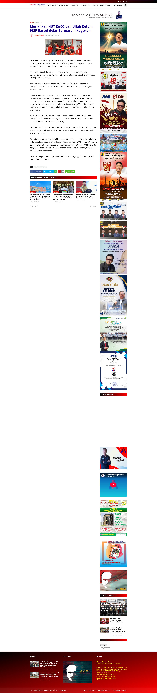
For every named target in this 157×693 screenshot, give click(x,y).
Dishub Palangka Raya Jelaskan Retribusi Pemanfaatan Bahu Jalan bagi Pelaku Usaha (118, 630)
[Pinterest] (59, 171)
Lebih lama (93, 206)
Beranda (32, 22)
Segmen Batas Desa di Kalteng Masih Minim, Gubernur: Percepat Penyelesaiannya (86, 196)
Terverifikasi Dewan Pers (119, 690)
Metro (54, 5)
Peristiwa (95, 5)
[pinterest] (126, 1)
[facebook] (118, 1)
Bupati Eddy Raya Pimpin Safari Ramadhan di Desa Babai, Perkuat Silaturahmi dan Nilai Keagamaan (50, 675)
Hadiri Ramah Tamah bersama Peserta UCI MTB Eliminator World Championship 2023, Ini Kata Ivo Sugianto (63, 197)
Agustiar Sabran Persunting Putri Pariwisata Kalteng (116, 620)
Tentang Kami (117, 5)
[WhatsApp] (55, 171)
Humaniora (85, 5)
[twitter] (120, 1)
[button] (125, 5)
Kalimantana (63, 5)
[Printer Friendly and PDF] (70, 171)
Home (49, 5)
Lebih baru (34, 206)
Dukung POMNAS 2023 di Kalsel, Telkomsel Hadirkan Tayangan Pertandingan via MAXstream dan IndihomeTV (40, 197)
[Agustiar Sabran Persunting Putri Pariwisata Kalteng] (104, 621)
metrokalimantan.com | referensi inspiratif (53, 690)
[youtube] (123, 1)
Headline (39, 22)
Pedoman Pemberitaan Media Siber (99, 690)
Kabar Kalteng (105, 5)
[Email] (62, 171)
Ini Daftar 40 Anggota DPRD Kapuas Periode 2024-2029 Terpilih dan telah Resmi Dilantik (49, 664)
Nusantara (74, 5)
